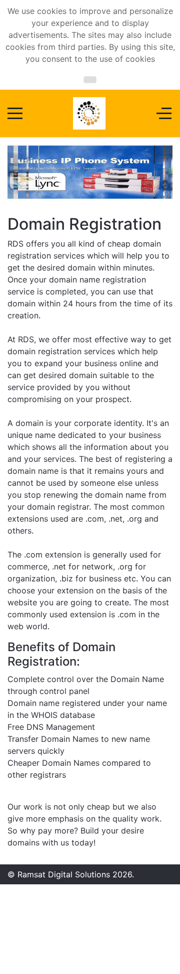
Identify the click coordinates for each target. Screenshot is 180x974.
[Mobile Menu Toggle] (15, 113)
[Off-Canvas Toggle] (164, 113)
